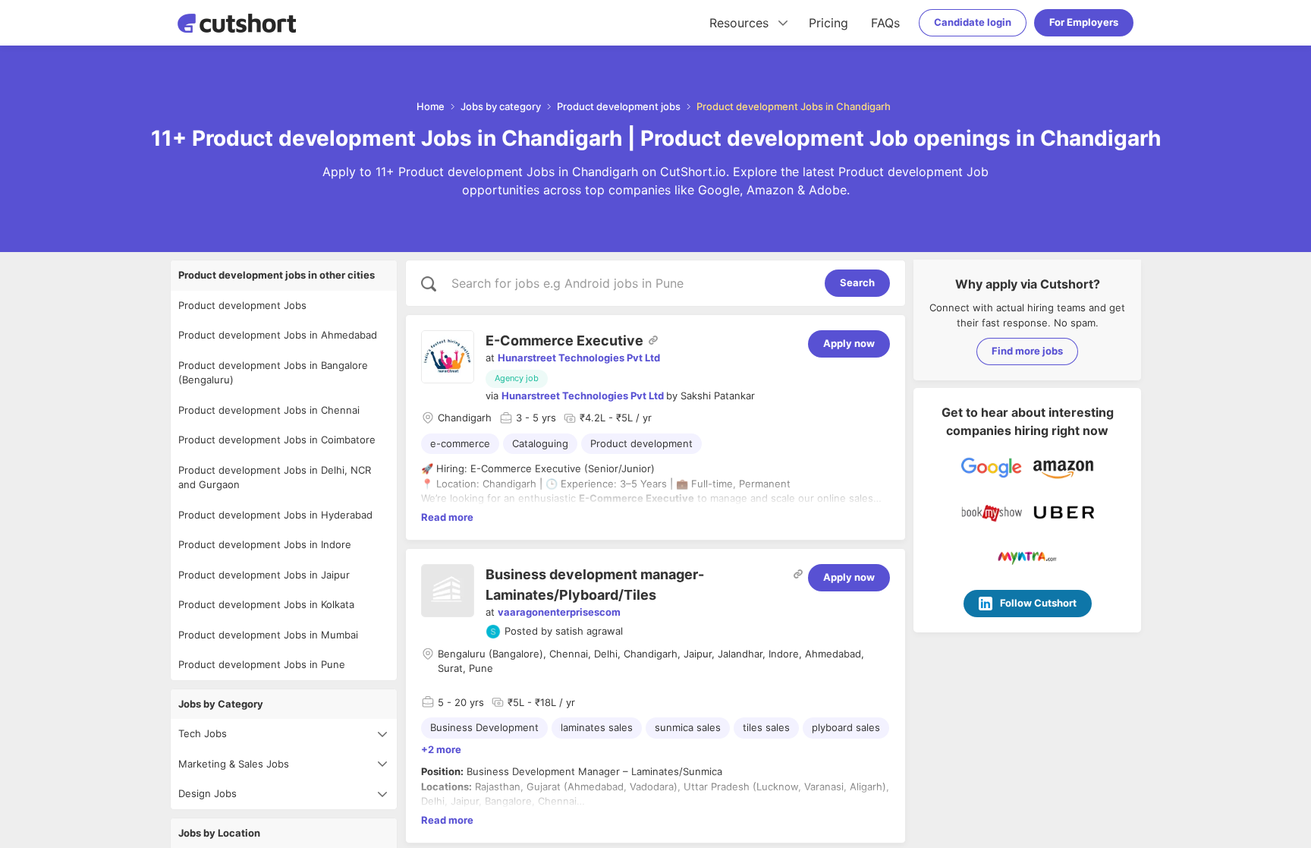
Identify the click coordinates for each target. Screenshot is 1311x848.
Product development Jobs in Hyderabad (275, 515)
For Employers (1083, 22)
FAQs (885, 22)
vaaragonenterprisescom (559, 612)
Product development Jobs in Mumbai (268, 635)
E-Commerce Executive (564, 340)
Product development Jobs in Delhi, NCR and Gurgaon (274, 477)
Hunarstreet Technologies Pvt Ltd (579, 357)
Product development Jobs (242, 305)
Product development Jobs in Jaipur (264, 575)
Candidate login (972, 22)
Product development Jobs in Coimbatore (277, 439)
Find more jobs (1027, 351)
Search (857, 282)
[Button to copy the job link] (653, 340)
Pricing (828, 22)
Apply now (849, 343)
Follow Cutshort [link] (1038, 603)
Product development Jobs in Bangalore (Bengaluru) (273, 372)
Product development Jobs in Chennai (269, 410)
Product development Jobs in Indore (264, 544)
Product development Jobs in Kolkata (266, 604)
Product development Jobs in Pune (261, 664)
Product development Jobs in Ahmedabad (277, 335)
